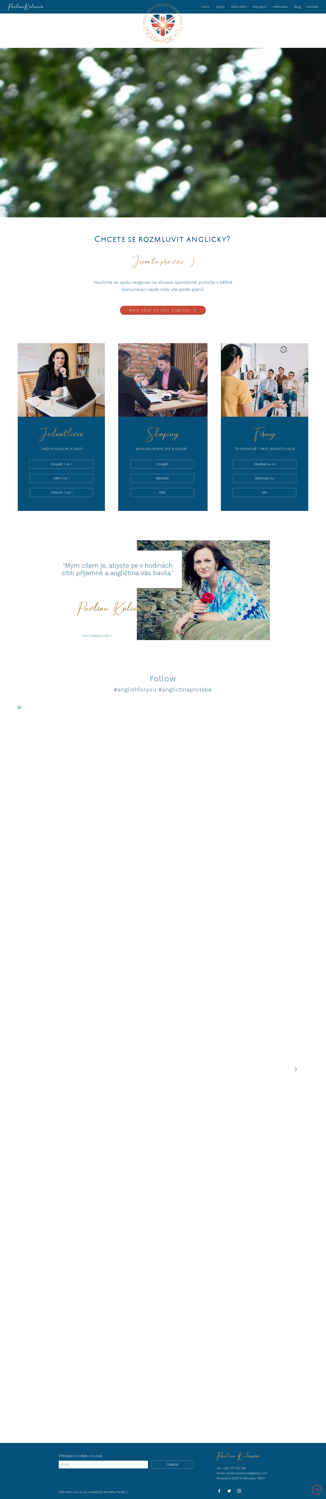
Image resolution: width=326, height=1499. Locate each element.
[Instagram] (239, 1490)
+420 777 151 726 (234, 1468)
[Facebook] (219, 1490)
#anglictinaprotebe (185, 689)
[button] (280, 6)
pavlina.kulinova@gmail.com (246, 1473)
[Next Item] (295, 1069)
